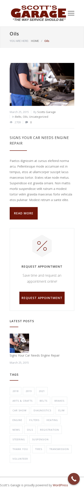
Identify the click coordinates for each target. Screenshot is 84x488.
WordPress (60, 485)
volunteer (20, 458)
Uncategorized (38, 117)
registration (49, 429)
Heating (52, 420)
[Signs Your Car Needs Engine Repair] (42, 84)
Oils (25, 117)
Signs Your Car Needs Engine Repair (35, 355)
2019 (29, 391)
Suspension (40, 439)
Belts (18, 117)
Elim (61, 410)
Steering (18, 439)
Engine (17, 420)
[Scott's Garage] (39, 13)
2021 (42, 391)
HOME (35, 41)
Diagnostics (42, 410)
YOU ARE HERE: (19, 41)
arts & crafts (22, 400)
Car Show (19, 410)
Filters (34, 420)
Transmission (59, 449)
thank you (20, 449)
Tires (38, 449)
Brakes (59, 400)
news (16, 429)
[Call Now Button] (74, 479)
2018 (15, 391)
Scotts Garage (46, 112)
